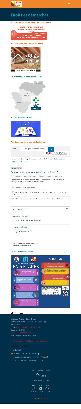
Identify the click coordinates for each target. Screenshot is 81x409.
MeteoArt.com (43, 398)
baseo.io (28, 245)
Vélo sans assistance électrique (24, 188)
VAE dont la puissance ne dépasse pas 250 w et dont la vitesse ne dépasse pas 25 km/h (40, 193)
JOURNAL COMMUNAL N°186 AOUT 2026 (27, 361)
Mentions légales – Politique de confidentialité (29, 341)
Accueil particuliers (18, 159)
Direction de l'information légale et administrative (25, 243)
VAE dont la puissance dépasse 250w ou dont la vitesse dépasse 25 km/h (38, 199)
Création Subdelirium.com (21, 333)
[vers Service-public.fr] (56, 153)
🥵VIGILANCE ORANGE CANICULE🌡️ (25, 354)
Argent (27, 159)
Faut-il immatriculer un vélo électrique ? (28, 220)
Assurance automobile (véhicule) (42, 159)
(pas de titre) (16, 350)
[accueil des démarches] (14, 148)
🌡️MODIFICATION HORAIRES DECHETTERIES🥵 (30, 357)
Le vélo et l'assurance (23, 231)
